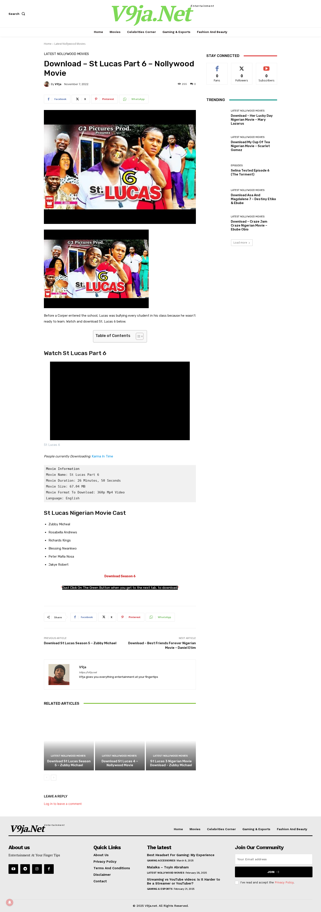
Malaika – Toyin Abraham (168, 867)
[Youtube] (13, 869)
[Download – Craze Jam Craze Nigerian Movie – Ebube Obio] (217, 223)
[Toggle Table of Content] (137, 336)
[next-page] (53, 777)
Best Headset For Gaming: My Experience (180, 855)
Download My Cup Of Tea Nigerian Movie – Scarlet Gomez (250, 146)
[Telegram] (25, 869)
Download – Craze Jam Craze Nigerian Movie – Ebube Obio (249, 225)
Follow (242, 66)
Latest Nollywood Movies (69, 44)
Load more (240, 242)
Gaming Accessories (161, 860)
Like (217, 66)
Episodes (237, 165)
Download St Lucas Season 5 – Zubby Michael (80, 643)
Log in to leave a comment (63, 804)
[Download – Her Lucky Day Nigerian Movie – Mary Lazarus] (217, 117)
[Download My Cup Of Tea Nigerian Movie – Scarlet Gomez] (217, 144)
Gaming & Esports (160, 888)
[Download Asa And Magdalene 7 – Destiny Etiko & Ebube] (217, 197)
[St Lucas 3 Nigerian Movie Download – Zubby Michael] (171, 740)
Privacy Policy (284, 882)
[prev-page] (46, 777)
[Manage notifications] (9, 902)
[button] (18, 13)
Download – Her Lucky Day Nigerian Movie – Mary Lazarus (252, 119)
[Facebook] (49, 869)
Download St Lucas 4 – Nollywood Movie (120, 763)
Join (271, 872)
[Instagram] (37, 869)
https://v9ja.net (88, 672)
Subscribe (266, 66)
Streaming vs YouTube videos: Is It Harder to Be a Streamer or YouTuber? (183, 881)
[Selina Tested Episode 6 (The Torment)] (217, 170)
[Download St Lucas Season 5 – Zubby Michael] (69, 740)
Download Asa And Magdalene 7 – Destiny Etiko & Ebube (253, 199)
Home (48, 44)
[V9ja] (47, 84)
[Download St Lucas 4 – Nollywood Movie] (120, 740)
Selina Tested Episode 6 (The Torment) (250, 172)
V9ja (58, 84)
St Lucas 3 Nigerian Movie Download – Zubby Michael (171, 763)
